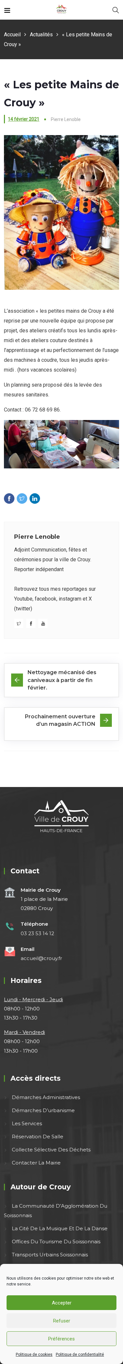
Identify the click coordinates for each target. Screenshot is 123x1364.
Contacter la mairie (36, 1163)
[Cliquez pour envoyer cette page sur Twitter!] (22, 498)
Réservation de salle (37, 1136)
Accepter (62, 1303)
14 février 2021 (23, 119)
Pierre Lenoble (37, 536)
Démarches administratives (46, 1097)
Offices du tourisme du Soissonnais (56, 1241)
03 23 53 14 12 (37, 933)
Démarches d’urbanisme (43, 1110)
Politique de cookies (34, 1354)
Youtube (23, 599)
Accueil (12, 34)
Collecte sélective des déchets (51, 1149)
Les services (27, 1123)
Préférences (61, 1339)
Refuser (61, 1321)
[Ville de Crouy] (61, 10)
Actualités (41, 34)
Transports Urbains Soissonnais (50, 1254)
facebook (45, 599)
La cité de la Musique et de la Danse (60, 1228)
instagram (70, 599)
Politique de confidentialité (80, 1354)
